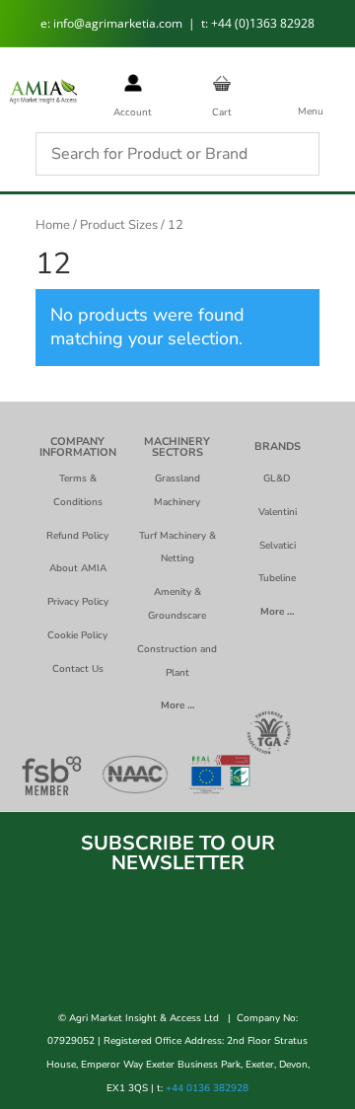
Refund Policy (77, 536)
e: (46, 23)
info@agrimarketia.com (119, 23)
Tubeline (277, 578)
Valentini (277, 512)
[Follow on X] (177, 952)
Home (53, 225)
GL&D (277, 478)
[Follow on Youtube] (264, 952)
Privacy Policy (77, 602)
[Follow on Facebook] (90, 952)
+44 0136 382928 (207, 1088)
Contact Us (78, 669)
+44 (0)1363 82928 (263, 23)
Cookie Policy (77, 635)
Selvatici (277, 546)
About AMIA (77, 568)
